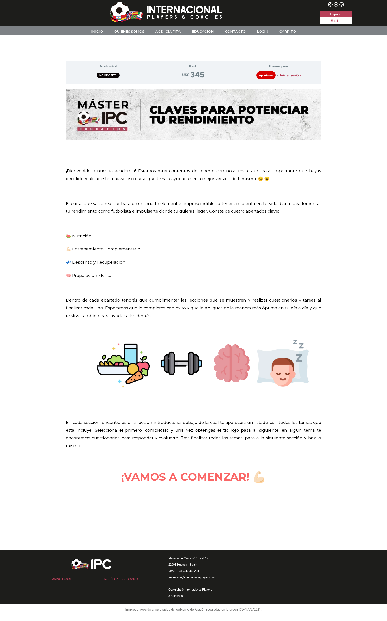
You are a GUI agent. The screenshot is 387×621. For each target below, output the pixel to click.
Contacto (235, 31)
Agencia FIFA (168, 31)
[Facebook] (330, 4)
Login (262, 31)
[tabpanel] (193, 305)
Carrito (288, 31)
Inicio (97, 31)
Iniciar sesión (290, 75)
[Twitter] (336, 4)
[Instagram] (341, 4)
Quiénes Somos (129, 31)
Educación (203, 31)
